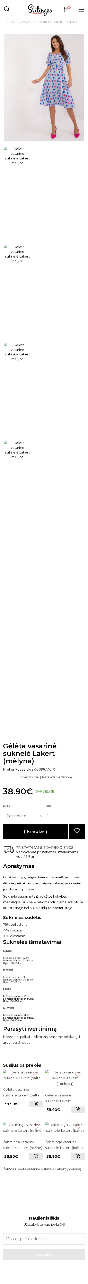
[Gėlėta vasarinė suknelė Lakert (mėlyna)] (44, 87)
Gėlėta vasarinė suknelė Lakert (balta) (22, 1092)
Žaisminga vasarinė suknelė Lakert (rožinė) (22, 1145)
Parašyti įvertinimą (57, 777)
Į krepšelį (35, 831)
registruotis (20, 1043)
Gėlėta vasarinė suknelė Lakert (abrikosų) (58, 1098)
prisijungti (72, 1037)
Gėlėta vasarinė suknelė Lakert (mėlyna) (45, 21)
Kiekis (48, 805)
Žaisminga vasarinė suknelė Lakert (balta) (64, 1145)
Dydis (6, 805)
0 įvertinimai (29, 777)
